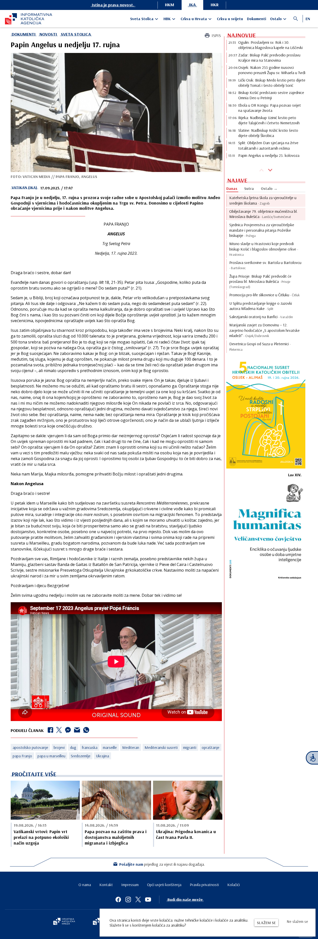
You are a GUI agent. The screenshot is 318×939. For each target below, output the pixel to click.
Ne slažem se (297, 921)
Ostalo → (269, 188)
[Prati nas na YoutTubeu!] (148, 899)
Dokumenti (256, 18)
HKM (169, 4)
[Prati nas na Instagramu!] (128, 899)
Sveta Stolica (142, 18)
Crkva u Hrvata (194, 18)
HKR (215, 4)
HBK (167, 18)
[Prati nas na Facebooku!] (118, 899)
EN (308, 18)
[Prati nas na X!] (138, 899)
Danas (231, 188)
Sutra (249, 188)
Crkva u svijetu (230, 18)
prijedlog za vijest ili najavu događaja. (162, 864)
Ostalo (276, 18)
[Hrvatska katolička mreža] (64, 922)
